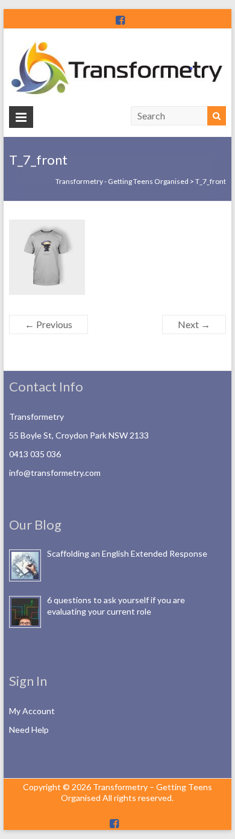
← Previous (48, 324)
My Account (32, 711)
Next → (194, 324)
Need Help (29, 729)
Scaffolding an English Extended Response (127, 553)
